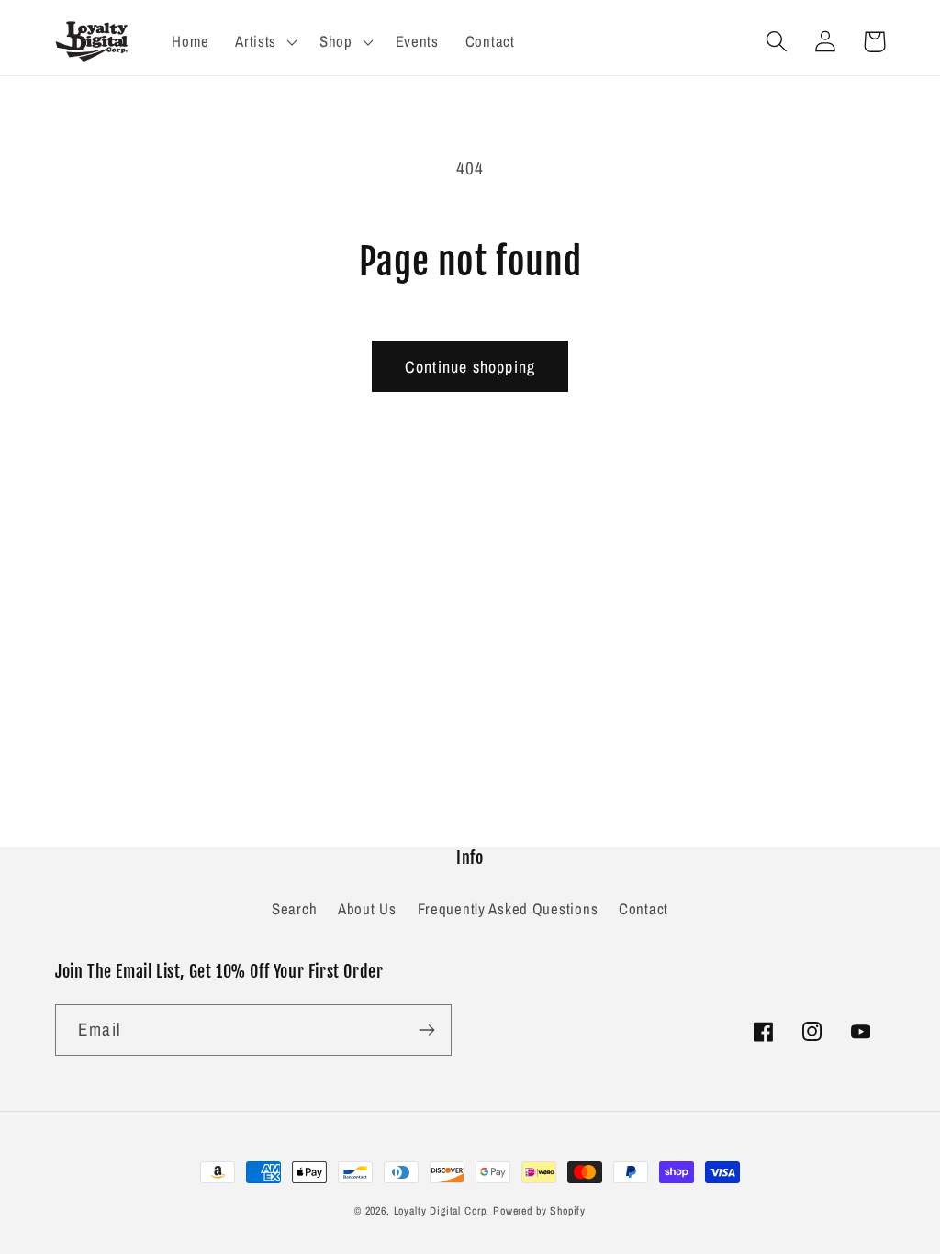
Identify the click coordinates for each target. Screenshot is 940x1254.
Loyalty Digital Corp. (442, 1211)
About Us (367, 909)
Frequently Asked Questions (508, 909)
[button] (264, 41)
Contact (643, 909)
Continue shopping (470, 366)
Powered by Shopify (539, 1211)
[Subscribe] (426, 1030)
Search (294, 909)
